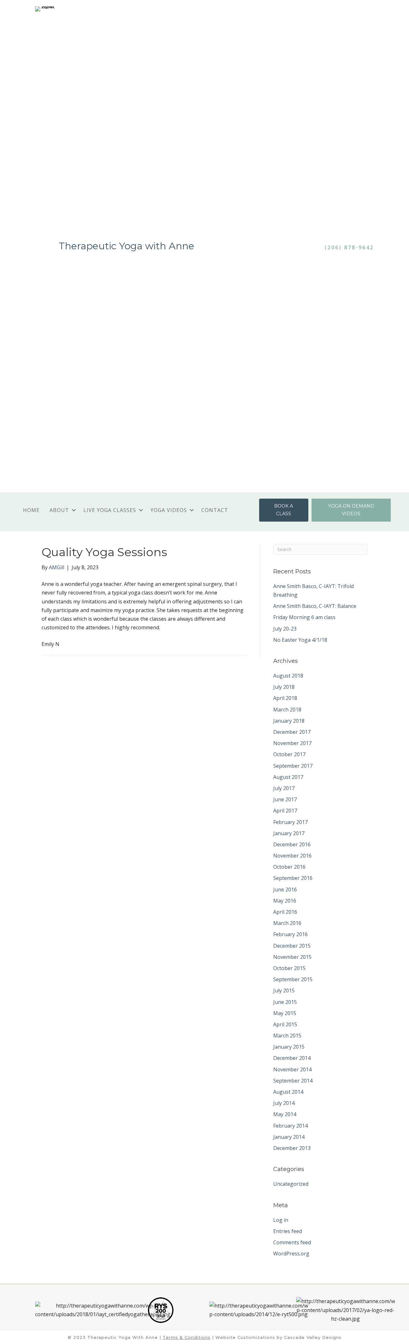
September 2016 (293, 878)
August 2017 (288, 777)
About (59, 510)
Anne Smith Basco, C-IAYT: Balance (314, 606)
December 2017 (292, 731)
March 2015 (287, 1035)
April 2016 (285, 911)
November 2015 (292, 956)
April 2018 (285, 698)
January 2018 (289, 720)
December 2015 (292, 945)
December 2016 (292, 844)
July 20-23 (285, 628)
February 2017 (290, 822)
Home (31, 510)
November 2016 (292, 855)
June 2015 (285, 1002)
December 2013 (292, 1148)
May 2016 (284, 900)
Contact (214, 510)
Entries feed (287, 1231)
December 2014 (292, 1057)
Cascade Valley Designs (313, 1337)
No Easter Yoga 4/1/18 (300, 639)
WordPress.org (291, 1253)
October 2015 (289, 968)
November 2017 (292, 743)
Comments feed (292, 1242)
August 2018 (288, 675)
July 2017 (284, 788)
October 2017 (289, 754)
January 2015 (289, 1046)
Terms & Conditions (187, 1337)
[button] (73, 510)
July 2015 (284, 990)
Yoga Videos (168, 510)
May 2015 (284, 1013)
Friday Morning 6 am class (304, 617)
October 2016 (289, 866)
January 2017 (289, 833)
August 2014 (288, 1091)
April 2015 (285, 1024)
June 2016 (285, 889)
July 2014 (284, 1103)
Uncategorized (290, 1183)
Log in (280, 1220)
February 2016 (290, 934)
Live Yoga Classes (109, 510)
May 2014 (284, 1114)
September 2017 (293, 765)
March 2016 (287, 923)
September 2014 (293, 1080)
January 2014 (289, 1136)
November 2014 (292, 1069)
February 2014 (290, 1125)
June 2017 (285, 799)
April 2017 (285, 810)
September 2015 (293, 979)
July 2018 (284, 686)
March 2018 (287, 709)
